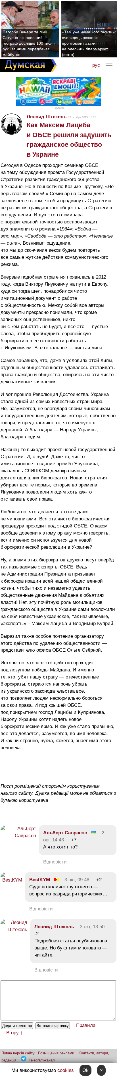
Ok (85, 1070)
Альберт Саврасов (65, 832)
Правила (85, 1025)
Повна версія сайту (18, 1053)
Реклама (58, 107)
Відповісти (55, 862)
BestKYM (39, 879)
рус (96, 65)
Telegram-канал (42, 1060)
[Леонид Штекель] (14, 929)
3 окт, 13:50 (92, 926)
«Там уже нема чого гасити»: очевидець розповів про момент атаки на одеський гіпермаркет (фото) (89, 43)
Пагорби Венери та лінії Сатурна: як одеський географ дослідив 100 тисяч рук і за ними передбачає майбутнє (29, 43)
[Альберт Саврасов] (18, 835)
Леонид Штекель (46, 116)
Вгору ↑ (14, 1032)
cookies (65, 1070)
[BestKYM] (11, 880)
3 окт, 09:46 (76, 879)
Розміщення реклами (56, 1053)
